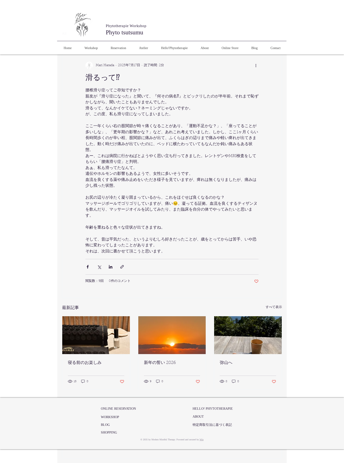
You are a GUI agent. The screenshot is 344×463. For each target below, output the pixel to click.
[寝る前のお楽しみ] (96, 335)
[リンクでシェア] (122, 267)
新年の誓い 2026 (160, 363)
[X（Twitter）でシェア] (99, 267)
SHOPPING (109, 432)
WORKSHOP (110, 417)
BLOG (105, 425)
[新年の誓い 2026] (172, 335)
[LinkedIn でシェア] (110, 267)
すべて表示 (274, 307)
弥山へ (226, 363)
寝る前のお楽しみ (85, 363)
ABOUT (198, 416)
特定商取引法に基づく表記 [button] (212, 425)
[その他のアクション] (256, 65)
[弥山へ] (248, 335)
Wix (202, 439)
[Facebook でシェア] (87, 267)
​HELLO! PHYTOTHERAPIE (213, 408)
